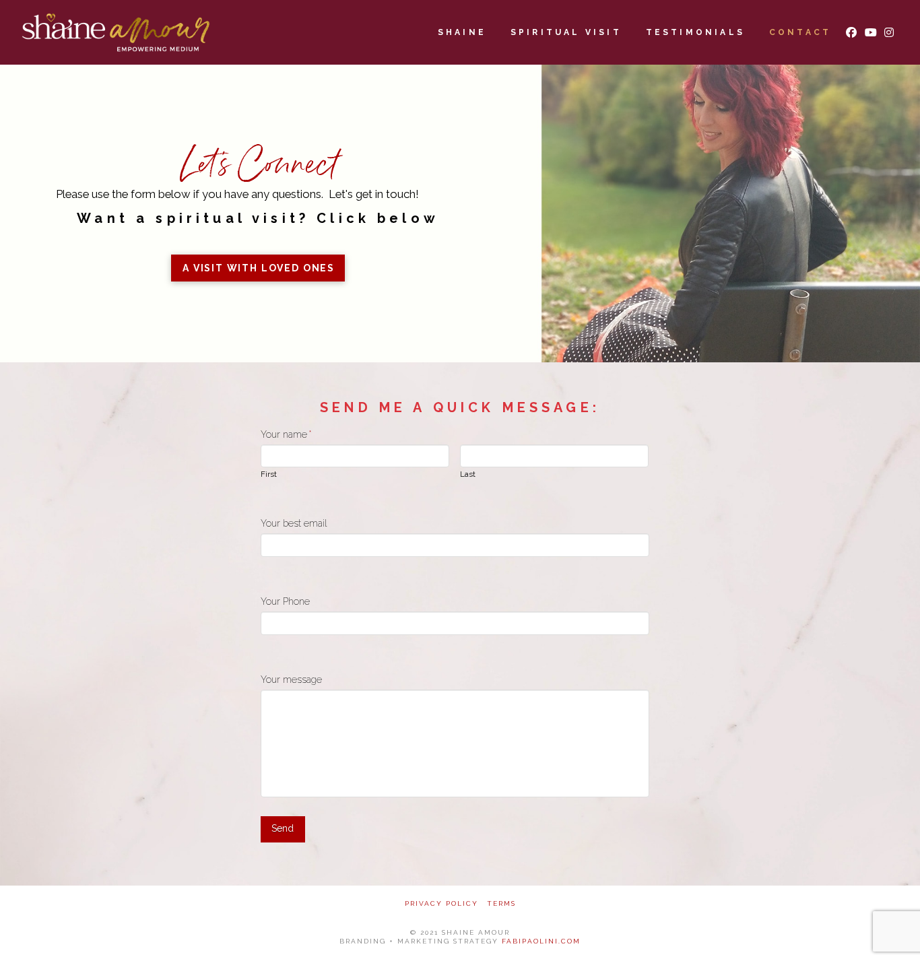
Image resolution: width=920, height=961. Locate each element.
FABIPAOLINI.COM (541, 941)
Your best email (294, 523)
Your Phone (285, 601)
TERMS (501, 903)
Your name (286, 434)
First (269, 475)
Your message (291, 679)
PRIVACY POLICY (441, 903)
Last (467, 475)
